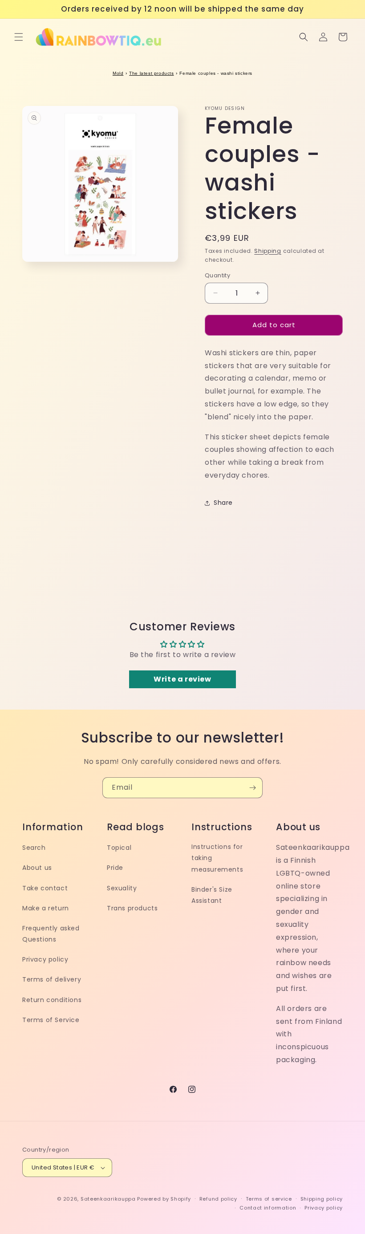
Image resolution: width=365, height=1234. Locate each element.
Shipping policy (321, 1198)
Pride (115, 867)
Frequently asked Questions (51, 934)
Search (34, 847)
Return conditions (51, 999)
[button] (18, 37)
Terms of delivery (51, 979)
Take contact (45, 888)
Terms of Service (51, 1019)
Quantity (217, 275)
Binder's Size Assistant (211, 895)
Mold (118, 73)
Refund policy (218, 1198)
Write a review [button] (182, 679)
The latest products (151, 73)
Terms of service (269, 1198)
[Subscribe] (252, 787)
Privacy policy (45, 959)
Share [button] (223, 502)
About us (37, 867)
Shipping (267, 251)
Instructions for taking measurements (217, 857)
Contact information (267, 1207)
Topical (119, 847)
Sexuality (122, 888)
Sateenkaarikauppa (108, 1198)
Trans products (132, 908)
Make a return (45, 908)
